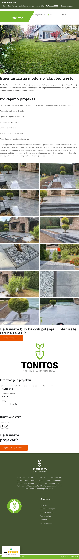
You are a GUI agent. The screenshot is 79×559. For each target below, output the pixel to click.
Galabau (43, 505)
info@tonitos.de (40, 15)
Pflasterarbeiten (46, 512)
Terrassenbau (45, 516)
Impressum (64, 557)
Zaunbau (43, 519)
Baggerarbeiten (46, 523)
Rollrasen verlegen (47, 509)
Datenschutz (74, 557)
